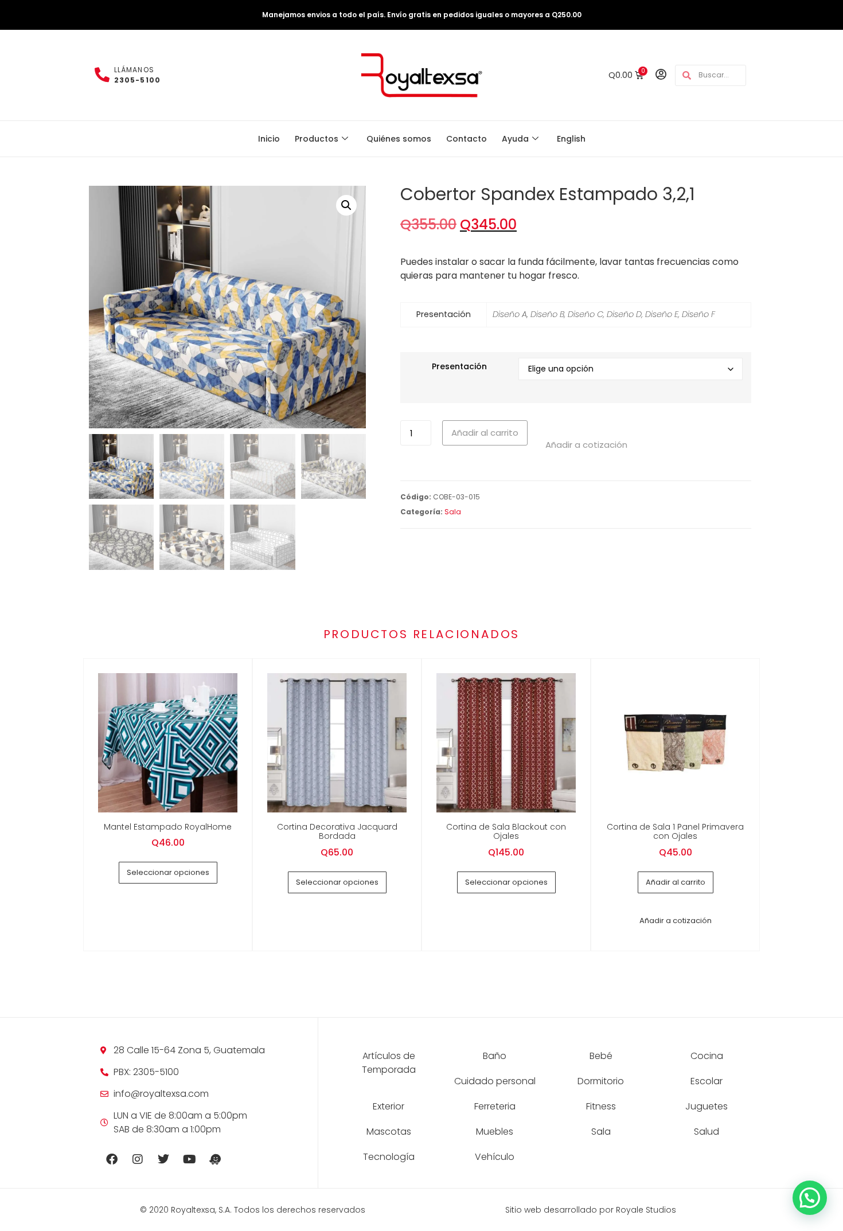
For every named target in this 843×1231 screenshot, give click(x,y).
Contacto (466, 138)
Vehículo (494, 1156)
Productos (316, 138)
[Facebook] (111, 1159)
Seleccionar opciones (168, 872)
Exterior (388, 1106)
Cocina (706, 1055)
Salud (706, 1131)
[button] (346, 205)
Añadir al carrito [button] (675, 882)
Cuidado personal (495, 1081)
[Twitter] (163, 1159)
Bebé (601, 1055)
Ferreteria (495, 1106)
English (571, 138)
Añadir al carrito (484, 433)
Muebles (494, 1131)
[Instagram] (137, 1159)
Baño (494, 1055)
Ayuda (515, 138)
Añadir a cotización (586, 445)
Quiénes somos (398, 138)
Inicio (269, 138)
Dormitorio (600, 1081)
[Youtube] (189, 1159)
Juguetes (706, 1106)
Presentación (459, 366)
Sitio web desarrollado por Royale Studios (590, 1210)
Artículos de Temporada (389, 1062)
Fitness (601, 1106)
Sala (452, 512)
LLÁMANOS (137, 75)
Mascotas (388, 1131)
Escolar (706, 1081)
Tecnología (389, 1156)
